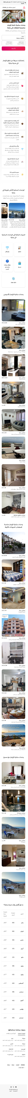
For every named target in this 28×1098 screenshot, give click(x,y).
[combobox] (13, 38)
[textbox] (19, 44)
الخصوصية (15, 1091)
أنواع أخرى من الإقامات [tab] (11, 1033)
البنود (10, 1091)
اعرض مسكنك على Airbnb (9, 7)
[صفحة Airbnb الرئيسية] (24, 7)
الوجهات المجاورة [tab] (21, 1033)
